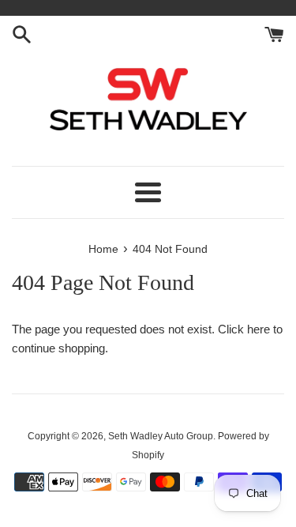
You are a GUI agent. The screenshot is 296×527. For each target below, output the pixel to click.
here (258, 329)
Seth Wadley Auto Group (160, 436)
